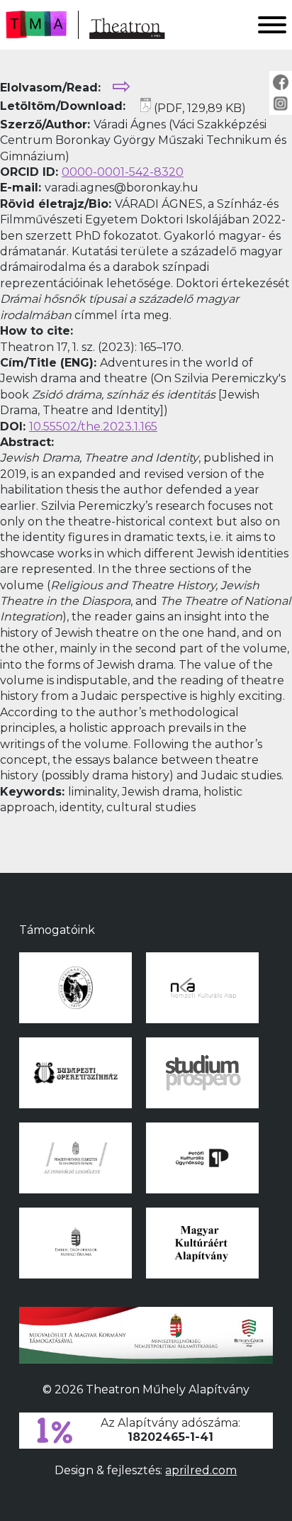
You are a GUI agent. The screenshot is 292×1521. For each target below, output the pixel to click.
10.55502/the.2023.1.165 (93, 426)
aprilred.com (201, 1470)
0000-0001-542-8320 (123, 172)
